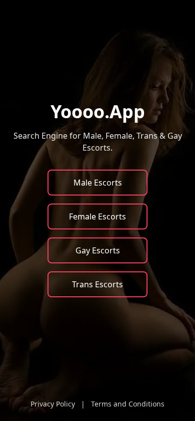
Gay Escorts (98, 250)
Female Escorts (97, 216)
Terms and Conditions (127, 404)
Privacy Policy (52, 404)
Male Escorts (98, 182)
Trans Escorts (97, 284)
